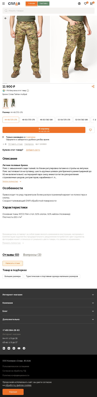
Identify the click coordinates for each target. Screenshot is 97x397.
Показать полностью (12, 243)
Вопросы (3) (32, 255)
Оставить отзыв (15, 144)
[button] (4, 4)
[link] (5, 18)
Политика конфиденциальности (16, 375)
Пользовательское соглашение (16, 366)
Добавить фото (33, 150)
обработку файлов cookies (18, 385)
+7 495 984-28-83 (11, 330)
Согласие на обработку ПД (14, 371)
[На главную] (14, 3)
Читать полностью (10, 181)
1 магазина (30, 137)
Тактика (43, 3)
